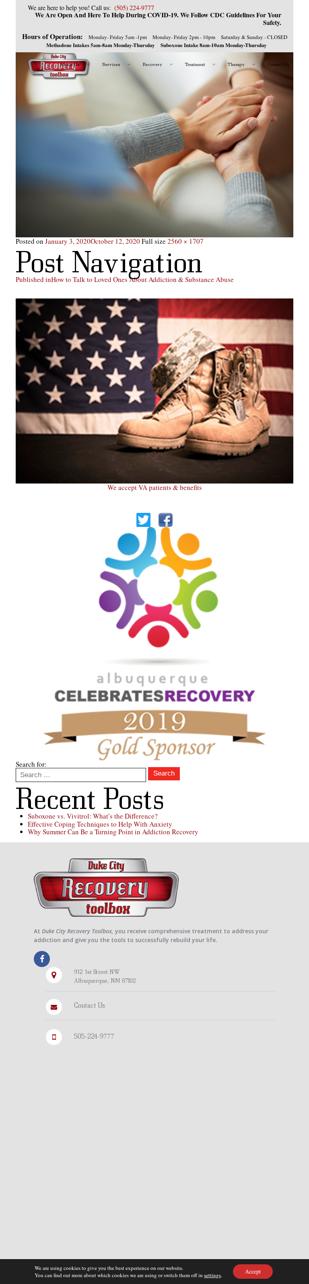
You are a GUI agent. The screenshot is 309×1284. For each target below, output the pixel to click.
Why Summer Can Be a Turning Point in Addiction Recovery (113, 831)
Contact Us (89, 1005)
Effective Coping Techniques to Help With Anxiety (100, 824)
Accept (253, 1271)
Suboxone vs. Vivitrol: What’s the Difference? (93, 816)
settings (212, 1275)
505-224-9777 (94, 1036)
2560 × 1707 (185, 241)
